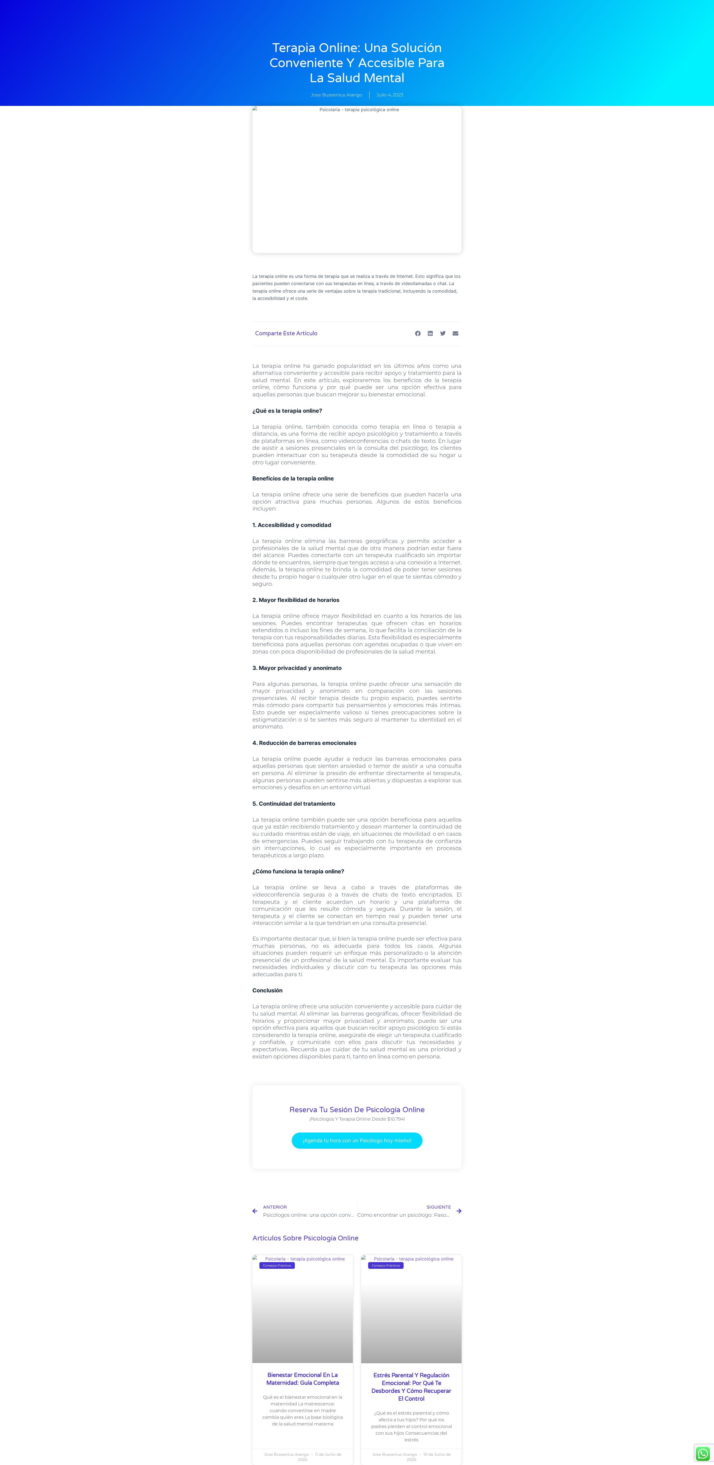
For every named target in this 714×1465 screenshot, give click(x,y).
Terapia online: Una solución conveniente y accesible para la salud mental (357, 63)
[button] (417, 333)
